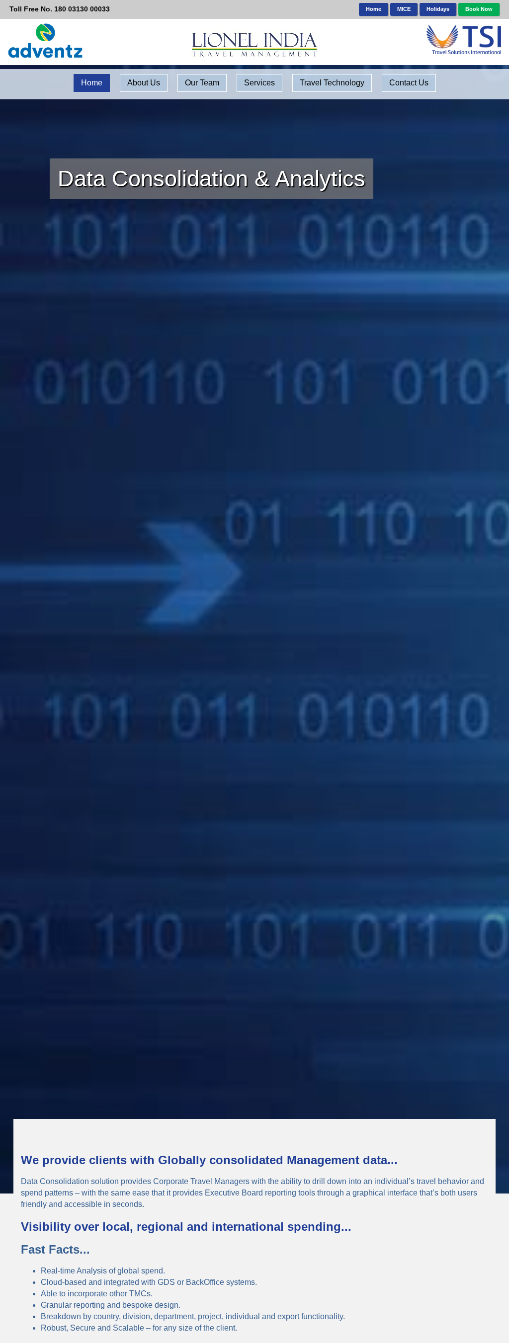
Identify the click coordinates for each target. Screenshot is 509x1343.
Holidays (437, 9)
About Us (143, 82)
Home (373, 9)
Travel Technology (332, 82)
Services (259, 82)
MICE (404, 9)
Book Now (479, 9)
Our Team (202, 82)
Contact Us (408, 82)
